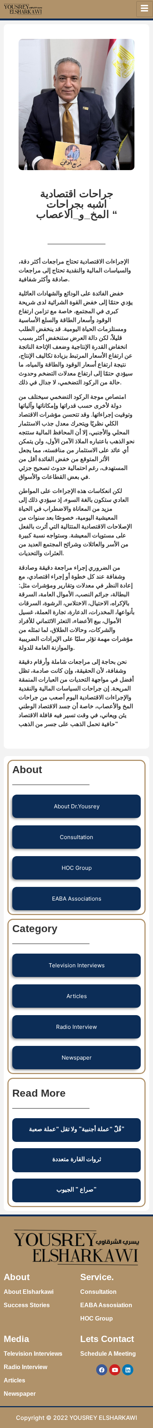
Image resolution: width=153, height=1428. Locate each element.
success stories (27, 1305)
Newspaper (20, 1394)
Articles (14, 1380)
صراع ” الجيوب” (76, 1189)
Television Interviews (33, 1354)
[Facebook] (101, 1369)
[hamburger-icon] (144, 9)
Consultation (98, 1292)
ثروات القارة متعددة (76, 1159)
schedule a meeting (108, 1354)
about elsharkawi (28, 1292)
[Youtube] (114, 1369)
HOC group (96, 1318)
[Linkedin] (127, 1369)
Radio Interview (25, 1367)
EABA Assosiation (106, 1305)
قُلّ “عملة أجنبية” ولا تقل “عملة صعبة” (76, 1129)
